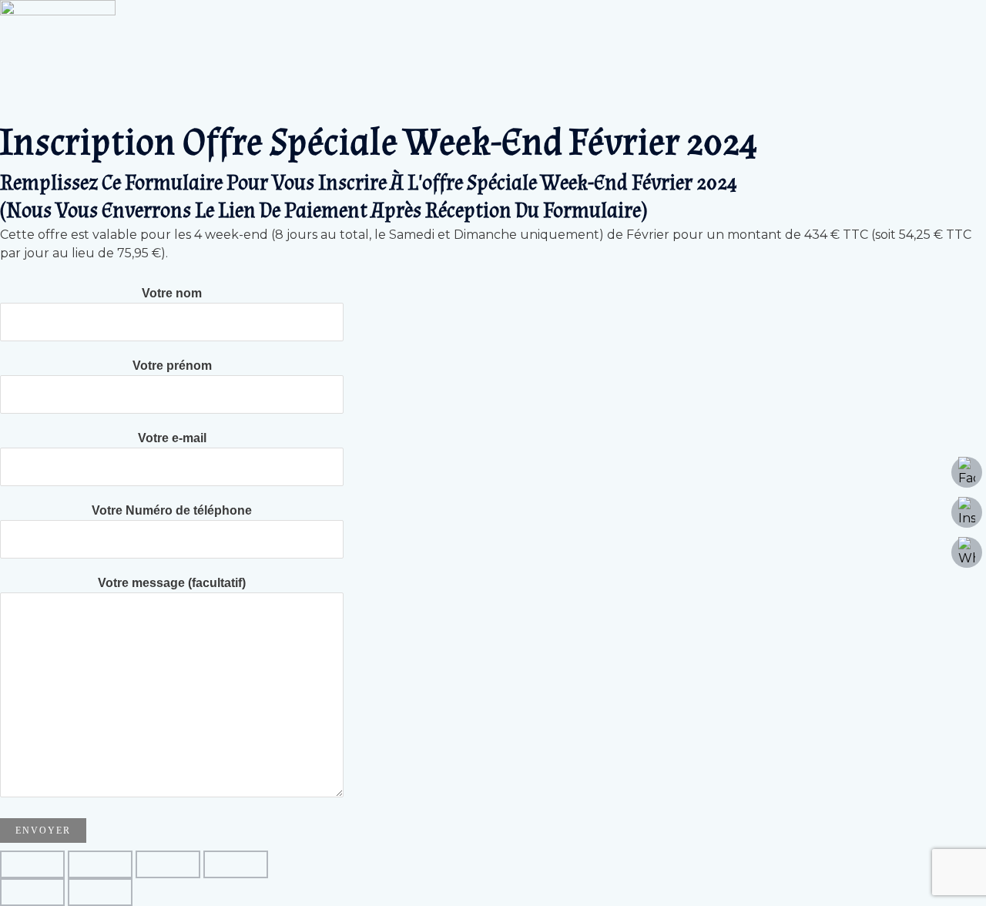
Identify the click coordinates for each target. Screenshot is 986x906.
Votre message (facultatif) (172, 582)
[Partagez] (168, 864)
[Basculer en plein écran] (100, 864)
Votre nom (172, 293)
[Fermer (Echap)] (235, 864)
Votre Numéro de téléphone (172, 510)
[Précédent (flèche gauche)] (32, 892)
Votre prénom (172, 365)
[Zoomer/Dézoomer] (32, 864)
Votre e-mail (172, 438)
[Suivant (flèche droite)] (100, 892)
